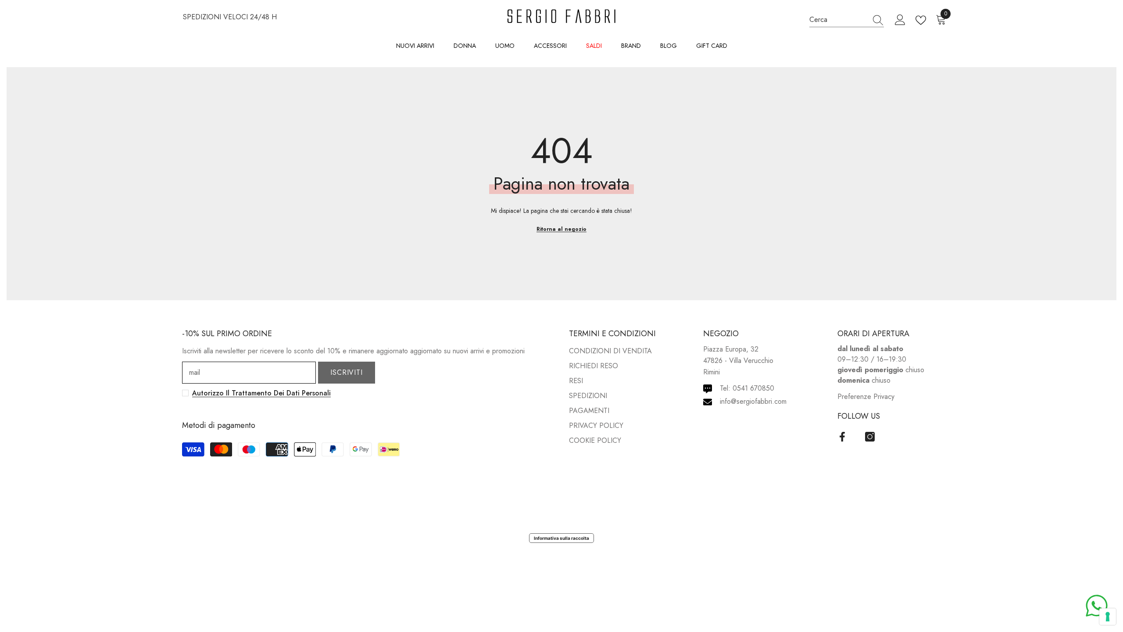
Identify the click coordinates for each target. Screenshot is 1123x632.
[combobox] (838, 19)
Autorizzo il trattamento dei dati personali (261, 393)
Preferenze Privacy (865, 396)
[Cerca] (846, 20)
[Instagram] (869, 436)
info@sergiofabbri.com (753, 401)
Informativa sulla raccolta (561, 538)
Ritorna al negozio (561, 229)
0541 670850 (753, 388)
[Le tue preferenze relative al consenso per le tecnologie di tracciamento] (1107, 616)
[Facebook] (842, 436)
